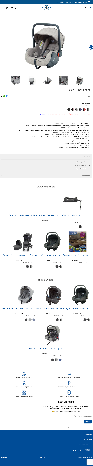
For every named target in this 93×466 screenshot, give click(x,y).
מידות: (86, 165)
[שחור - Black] (68, 109)
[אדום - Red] (84, 109)
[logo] (46, 9)
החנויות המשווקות (44, 114)
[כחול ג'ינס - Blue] (33, 319)
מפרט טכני (87, 157)
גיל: (87, 162)
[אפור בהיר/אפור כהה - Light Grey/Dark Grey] (56, 359)
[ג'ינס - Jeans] (80, 109)
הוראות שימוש (86, 176)
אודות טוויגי (88, 435)
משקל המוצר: (84, 169)
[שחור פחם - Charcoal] (56, 266)
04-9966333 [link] (61, 2)
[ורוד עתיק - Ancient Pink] (72, 109)
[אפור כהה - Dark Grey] (88, 109)
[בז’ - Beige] (76, 109)
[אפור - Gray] (30, 319)
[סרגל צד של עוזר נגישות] (91, 47)
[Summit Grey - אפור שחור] (60, 266)
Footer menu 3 (86, 444)
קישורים (89, 439)
